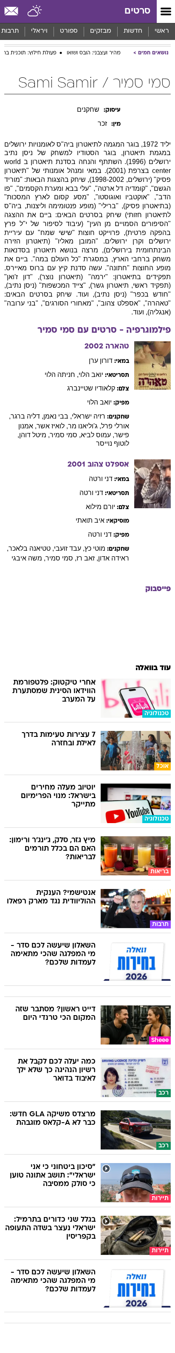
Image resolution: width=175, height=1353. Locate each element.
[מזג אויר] (35, 11)
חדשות (133, 31)
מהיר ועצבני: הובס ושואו (94, 53)
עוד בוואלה (153, 668)
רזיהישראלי (88, 416)
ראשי (162, 31)
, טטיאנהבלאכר (31, 548)
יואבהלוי (91, 374)
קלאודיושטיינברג (91, 388)
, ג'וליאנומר (84, 426)
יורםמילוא (100, 506)
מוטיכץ (95, 548)
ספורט (69, 31)
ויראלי (39, 31)
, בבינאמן (57, 416)
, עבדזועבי (69, 548)
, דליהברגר (27, 416)
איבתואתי (90, 520)
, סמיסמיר (65, 435)
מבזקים (100, 31)
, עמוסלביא (97, 435)
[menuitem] (132, 31)
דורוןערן (101, 360)
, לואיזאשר (52, 426)
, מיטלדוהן (34, 435)
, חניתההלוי (62, 374)
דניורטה (101, 478)
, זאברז (87, 558)
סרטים (137, 11)
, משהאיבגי (28, 558)
